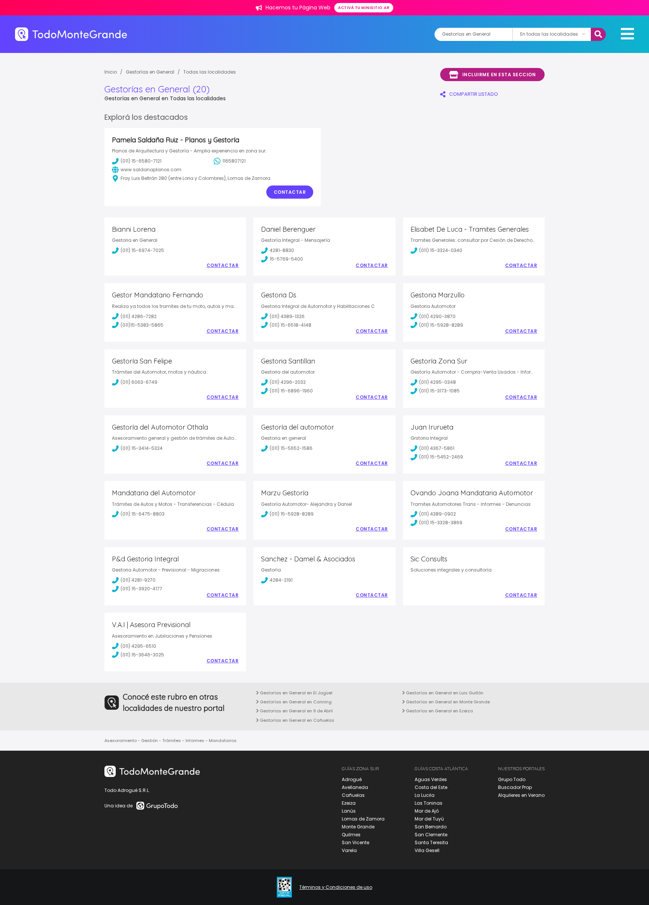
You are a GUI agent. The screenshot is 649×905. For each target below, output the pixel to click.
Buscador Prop (515, 787)
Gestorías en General (150, 72)
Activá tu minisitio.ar (363, 8)
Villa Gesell (427, 850)
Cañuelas (353, 795)
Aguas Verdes (431, 779)
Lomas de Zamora (363, 819)
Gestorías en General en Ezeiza (439, 711)
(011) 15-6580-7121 (141, 161)
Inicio (110, 72)
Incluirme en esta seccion (499, 74)
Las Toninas (428, 803)
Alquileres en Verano (521, 795)
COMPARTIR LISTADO (473, 94)
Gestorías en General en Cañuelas (296, 720)
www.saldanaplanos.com (151, 169)
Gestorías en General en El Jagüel (295, 693)
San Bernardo (431, 827)
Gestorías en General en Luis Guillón (444, 693)
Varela (349, 850)
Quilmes (351, 834)
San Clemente (431, 834)
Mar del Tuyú (429, 819)
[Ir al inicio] (71, 34)
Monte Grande (358, 827)
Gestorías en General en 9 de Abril (296, 711)
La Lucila (425, 795)
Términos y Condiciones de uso (335, 887)
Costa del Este (431, 787)
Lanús (349, 811)
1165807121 (234, 161)
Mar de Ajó (427, 811)
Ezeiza (349, 803)
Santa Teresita (431, 842)
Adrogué (352, 779)
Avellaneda (355, 787)
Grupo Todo (511, 779)
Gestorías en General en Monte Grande (447, 702)
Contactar (290, 192)
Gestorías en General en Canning (295, 702)
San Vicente (355, 842)
